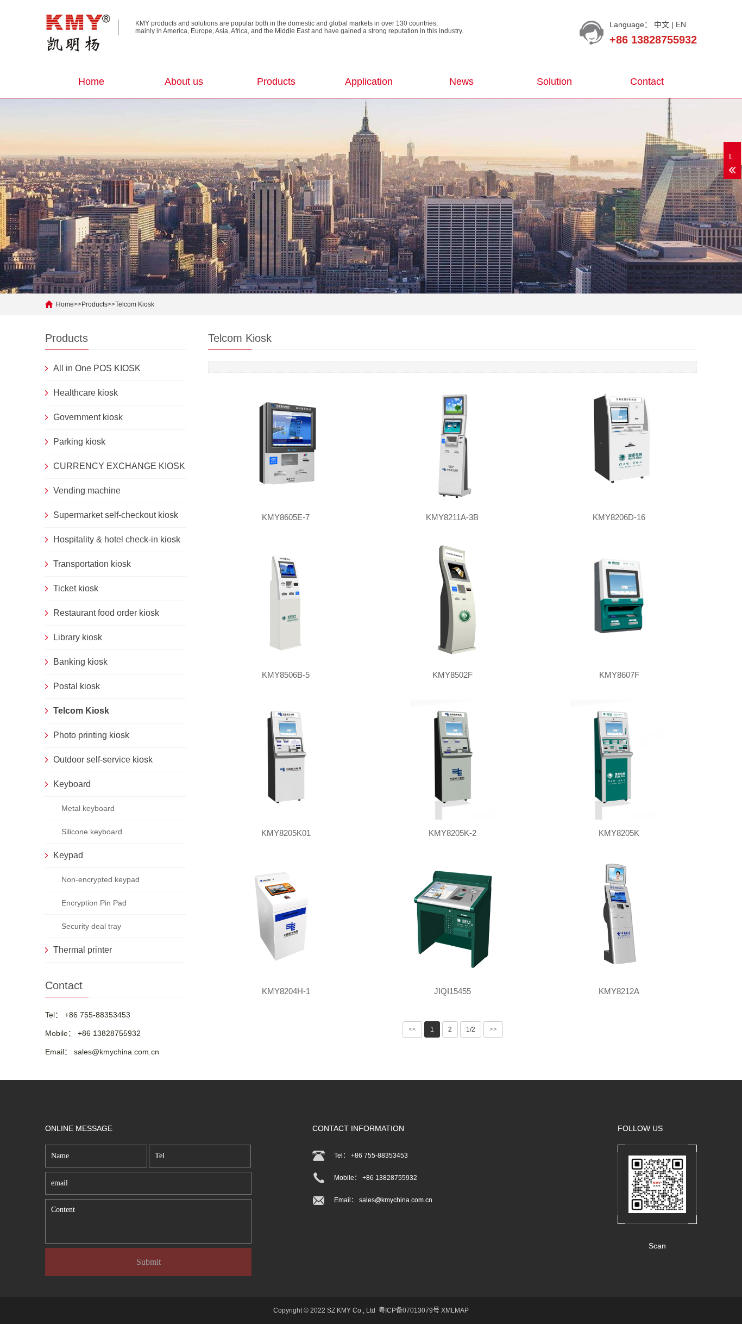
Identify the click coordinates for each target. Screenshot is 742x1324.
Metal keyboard (88, 808)
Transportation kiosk (92, 564)
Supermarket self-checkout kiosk (115, 515)
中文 (661, 24)
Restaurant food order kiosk (106, 612)
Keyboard (72, 784)
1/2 (470, 1029)
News (461, 81)
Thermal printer (82, 949)
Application (369, 81)
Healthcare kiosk (85, 392)
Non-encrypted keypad (100, 879)
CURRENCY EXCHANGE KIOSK (119, 466)
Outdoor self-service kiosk (103, 759)
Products (276, 81)
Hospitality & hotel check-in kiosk (116, 539)
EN (681, 24)
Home (91, 81)
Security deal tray (91, 926)
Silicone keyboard (91, 831)
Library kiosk (77, 637)
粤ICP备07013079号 (409, 1310)
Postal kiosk (76, 686)
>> (493, 1029)
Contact (647, 81)
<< (412, 1029)
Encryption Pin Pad (94, 902)
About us (184, 81)
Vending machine (87, 490)
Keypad (68, 855)
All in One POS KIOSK (97, 368)
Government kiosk (88, 417)
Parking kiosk (79, 441)
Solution (554, 81)
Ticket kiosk (75, 588)
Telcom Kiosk (134, 304)
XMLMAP (455, 1310)
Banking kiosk (80, 661)
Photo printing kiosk (91, 735)
